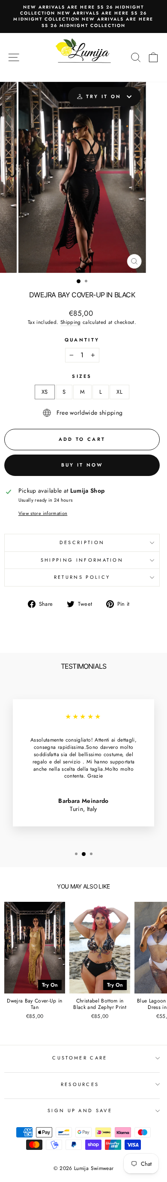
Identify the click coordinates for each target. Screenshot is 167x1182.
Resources (80, 1084)
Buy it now (82, 464)
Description (82, 542)
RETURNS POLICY (82, 577)
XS (45, 392)
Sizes (82, 376)
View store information (43, 513)
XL (119, 392)
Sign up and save (80, 1110)
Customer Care (79, 1057)
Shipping (70, 322)
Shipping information (82, 560)
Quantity (82, 340)
